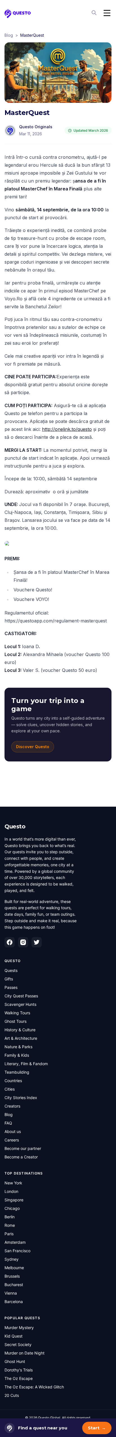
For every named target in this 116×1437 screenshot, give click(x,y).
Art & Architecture (21, 1038)
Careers (12, 1140)
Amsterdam (15, 1242)
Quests (11, 970)
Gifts (9, 978)
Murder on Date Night (24, 1353)
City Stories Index (21, 1097)
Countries (13, 1080)
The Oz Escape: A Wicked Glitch (34, 1386)
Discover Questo (32, 746)
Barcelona (14, 1301)
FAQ (8, 1123)
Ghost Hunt (15, 1361)
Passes (11, 987)
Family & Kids (17, 1055)
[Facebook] (10, 942)
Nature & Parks (18, 1046)
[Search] (94, 13)
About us (13, 1131)
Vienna (11, 1293)
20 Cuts (12, 1395)
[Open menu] (106, 13)
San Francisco (17, 1250)
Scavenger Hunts (20, 1004)
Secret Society (18, 1344)
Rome (10, 1225)
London (11, 1191)
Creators (12, 1106)
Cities (10, 1089)
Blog (9, 35)
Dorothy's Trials (19, 1369)
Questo (15, 826)
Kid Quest (14, 1336)
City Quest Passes (21, 995)
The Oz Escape (19, 1378)
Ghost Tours (15, 1021)
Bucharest (14, 1284)
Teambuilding (17, 1072)
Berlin (10, 1216)
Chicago (12, 1208)
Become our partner (23, 1148)
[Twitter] (37, 942)
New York (13, 1182)
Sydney (12, 1259)
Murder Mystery (19, 1327)
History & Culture (20, 1029)
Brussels (12, 1276)
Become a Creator (21, 1156)
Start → (97, 1428)
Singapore (14, 1199)
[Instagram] (23, 942)
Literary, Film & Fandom (26, 1063)
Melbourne (14, 1267)
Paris (9, 1233)
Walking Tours (17, 1012)
